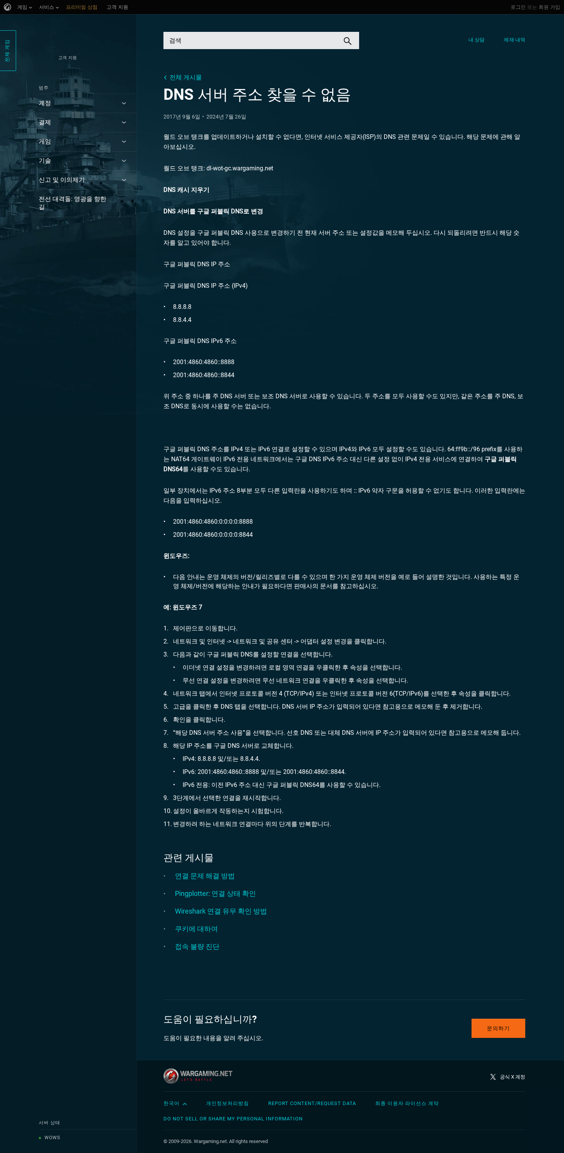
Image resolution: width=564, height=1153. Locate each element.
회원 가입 (549, 7)
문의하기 (498, 1028)
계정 (45, 103)
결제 (45, 122)
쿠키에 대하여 (196, 929)
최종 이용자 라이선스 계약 (407, 1103)
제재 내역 (514, 40)
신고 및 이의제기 (62, 179)
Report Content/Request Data (312, 1103)
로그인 (518, 7)
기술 (45, 160)
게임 (45, 141)
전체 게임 (7, 50)
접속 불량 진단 (197, 946)
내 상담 (476, 40)
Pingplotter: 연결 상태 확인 (215, 893)
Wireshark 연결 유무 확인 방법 (221, 911)
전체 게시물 (186, 77)
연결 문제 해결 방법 (205, 876)
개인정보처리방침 (227, 1103)
